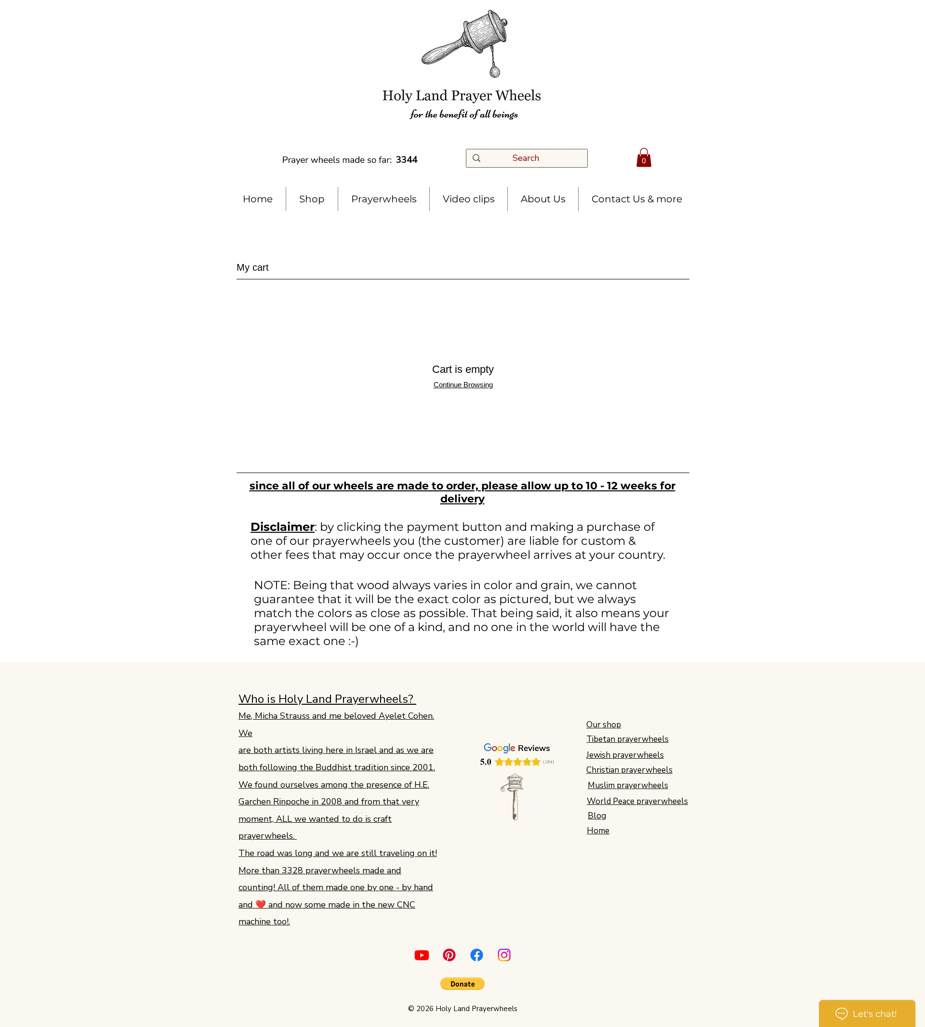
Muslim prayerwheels (628, 785)
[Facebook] (476, 955)
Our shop (603, 724)
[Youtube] (421, 955)
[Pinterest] (449, 955)
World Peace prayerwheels (637, 801)
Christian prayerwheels (629, 770)
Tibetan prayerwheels (627, 739)
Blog (597, 815)
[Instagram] (504, 955)
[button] (644, 157)
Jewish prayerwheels (625, 755)
